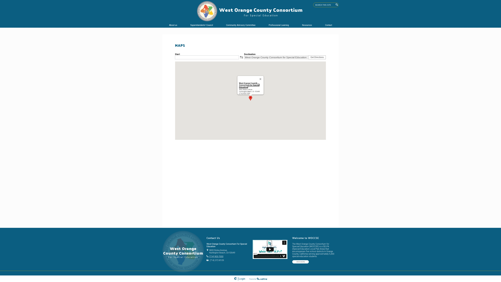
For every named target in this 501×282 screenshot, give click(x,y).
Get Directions (317, 57)
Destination (249, 54)
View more (300, 262)
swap (241, 57)
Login (239, 278)
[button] (250, 98)
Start (177, 54)
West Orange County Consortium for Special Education (249, 85)
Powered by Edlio (258, 278)
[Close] (260, 79)
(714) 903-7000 (216, 256)
